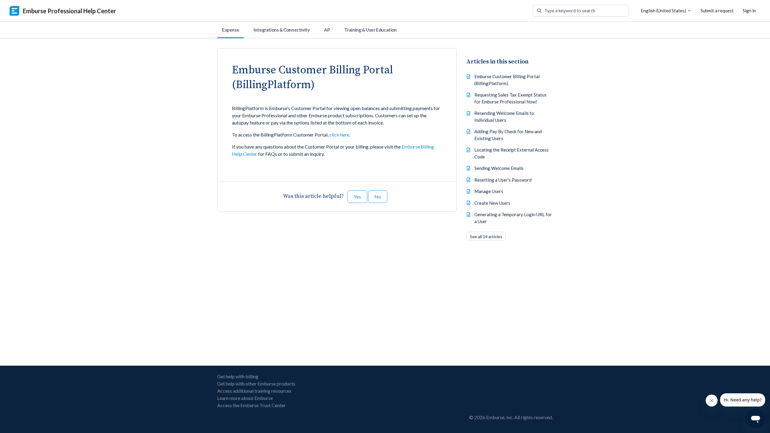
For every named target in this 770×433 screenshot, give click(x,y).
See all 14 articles (486, 236)
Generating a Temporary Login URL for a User (513, 218)
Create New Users (492, 203)
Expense (230, 29)
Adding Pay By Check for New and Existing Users (508, 135)
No (377, 196)
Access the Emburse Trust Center (251, 405)
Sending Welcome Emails (499, 168)
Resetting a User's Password (502, 180)
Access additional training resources (254, 391)
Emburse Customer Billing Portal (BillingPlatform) (507, 80)
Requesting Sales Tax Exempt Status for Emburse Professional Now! (510, 98)
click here (339, 134)
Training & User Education (370, 29)
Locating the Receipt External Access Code (511, 153)
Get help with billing (237, 376)
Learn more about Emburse (245, 398)
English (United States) (664, 10)
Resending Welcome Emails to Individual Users (504, 116)
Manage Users (488, 191)
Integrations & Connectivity (282, 29)
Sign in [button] (749, 10)
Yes (357, 196)
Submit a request (717, 10)
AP (327, 29)
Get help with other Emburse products (256, 383)
